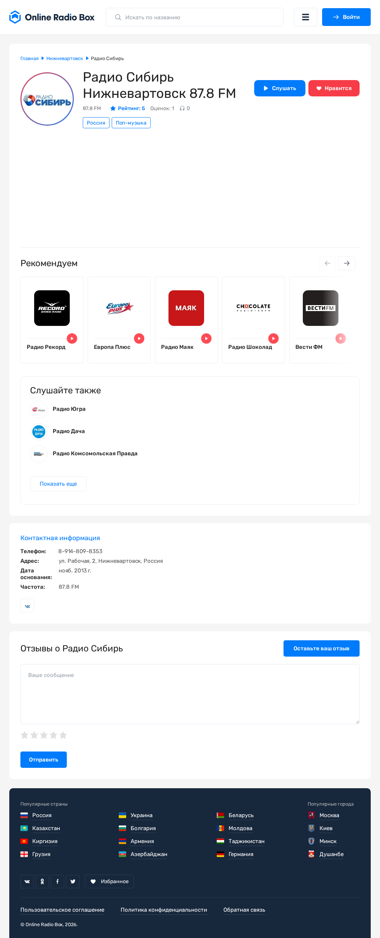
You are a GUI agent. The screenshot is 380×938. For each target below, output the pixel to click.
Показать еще (58, 483)
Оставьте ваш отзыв (322, 648)
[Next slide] (346, 263)
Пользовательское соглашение (62, 909)
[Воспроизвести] (72, 338)
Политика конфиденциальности (164, 909)
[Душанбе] (312, 854)
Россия (96, 123)
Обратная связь (244, 909)
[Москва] (312, 815)
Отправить (43, 759)
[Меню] (305, 17)
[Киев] (312, 828)
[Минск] (312, 841)
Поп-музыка (131, 123)
